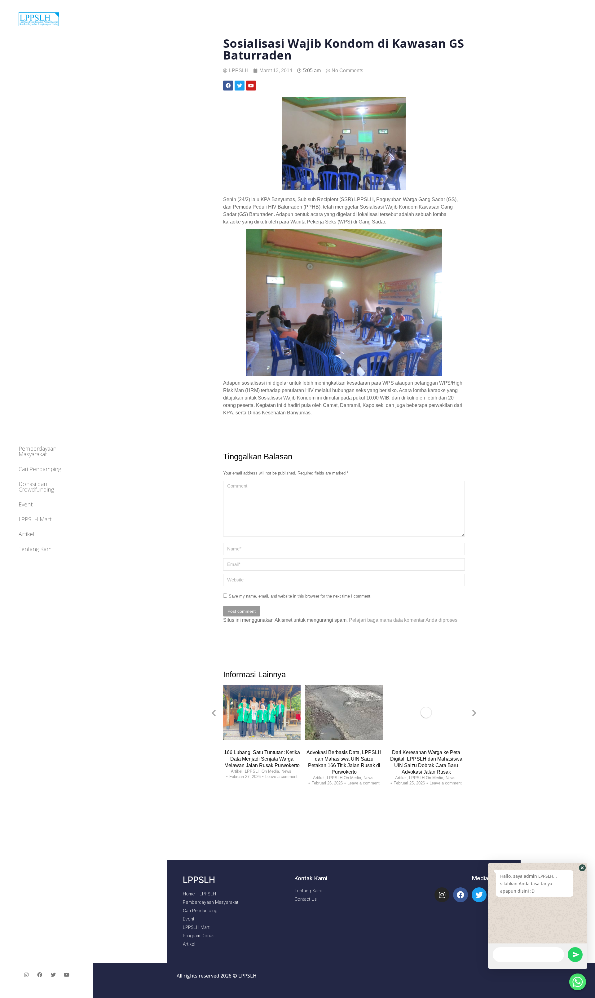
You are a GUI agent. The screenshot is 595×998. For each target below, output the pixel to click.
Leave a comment (281, 776)
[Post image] (262, 712)
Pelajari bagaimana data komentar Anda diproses (403, 620)
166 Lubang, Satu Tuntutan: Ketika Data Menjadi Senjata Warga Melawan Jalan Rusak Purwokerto (262, 759)
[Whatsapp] (577, 982)
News (286, 771)
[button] (582, 867)
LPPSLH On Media (262, 771)
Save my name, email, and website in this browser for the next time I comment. (300, 596)
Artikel (236, 771)
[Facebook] (460, 894)
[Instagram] (441, 894)
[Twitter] (479, 894)
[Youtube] (67, 975)
